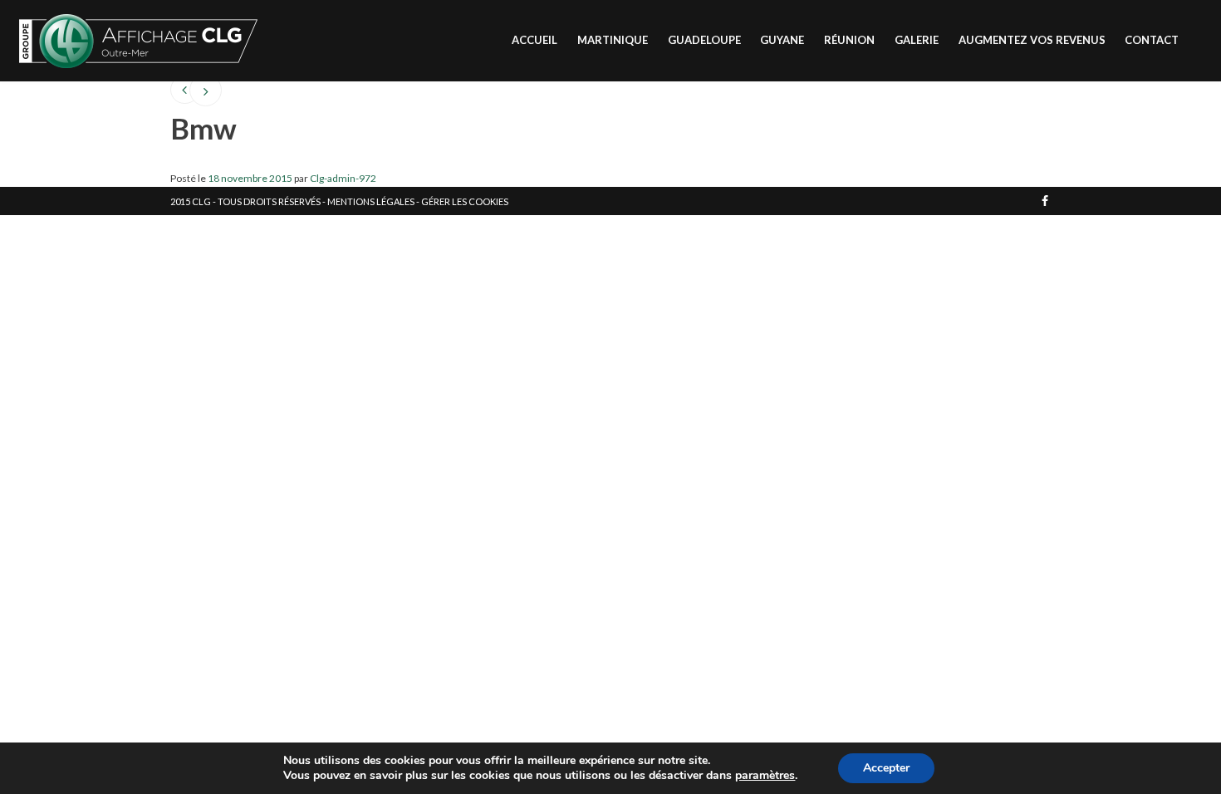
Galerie (917, 40)
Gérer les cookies (464, 201)
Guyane (782, 40)
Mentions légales (370, 201)
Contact (1152, 40)
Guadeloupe (704, 40)
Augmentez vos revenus (1032, 40)
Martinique (612, 40)
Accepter (886, 768)
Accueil (534, 40)
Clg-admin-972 (343, 178)
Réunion (849, 40)
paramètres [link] (765, 775)
